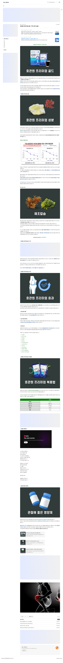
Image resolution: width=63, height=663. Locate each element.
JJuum (61, 658)
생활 (4, 43)
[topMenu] (59, 2)
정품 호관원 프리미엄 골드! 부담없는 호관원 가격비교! (31, 31)
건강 (4, 40)
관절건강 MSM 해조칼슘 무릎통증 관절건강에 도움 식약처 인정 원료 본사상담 (34, 39)
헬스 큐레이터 (6, 2)
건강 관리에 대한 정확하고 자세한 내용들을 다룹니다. (29, 648)
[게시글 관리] (27, 616)
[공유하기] (25, 616)
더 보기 (58, 619)
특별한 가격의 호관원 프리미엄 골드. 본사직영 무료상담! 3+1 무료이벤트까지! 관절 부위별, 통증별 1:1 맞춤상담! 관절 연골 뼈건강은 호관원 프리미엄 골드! (37, 33)
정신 (4, 45)
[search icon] (47, 2)
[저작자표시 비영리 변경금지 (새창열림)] (58, 616)
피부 (4, 42)
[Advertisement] (31, 15)
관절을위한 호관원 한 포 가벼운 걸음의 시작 (29, 38)
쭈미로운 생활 (6, 658)
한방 (21, 24)
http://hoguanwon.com (25, 37)
